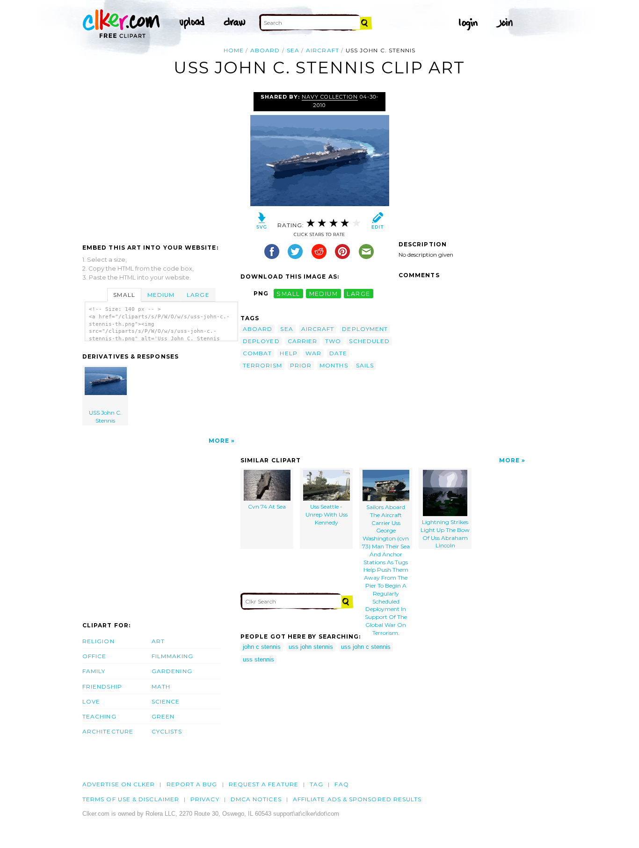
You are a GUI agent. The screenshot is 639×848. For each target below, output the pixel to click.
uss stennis (258, 659)
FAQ (341, 784)
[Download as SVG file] (262, 223)
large (358, 293)
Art (158, 641)
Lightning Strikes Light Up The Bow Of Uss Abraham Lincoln (445, 533)
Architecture (107, 731)
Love (91, 701)
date (338, 353)
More (219, 440)
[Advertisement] (161, 162)
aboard (265, 50)
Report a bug (192, 784)
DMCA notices (256, 799)
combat (257, 353)
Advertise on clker (118, 784)
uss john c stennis (366, 646)
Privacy (204, 799)
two (333, 341)
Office (94, 656)
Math (161, 686)
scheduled (369, 341)
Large (198, 294)
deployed (261, 341)
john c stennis (262, 646)
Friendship (102, 686)
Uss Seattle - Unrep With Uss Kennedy (326, 514)
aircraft (322, 50)
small (288, 293)
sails (365, 365)
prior (301, 365)
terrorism (262, 365)
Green (163, 716)
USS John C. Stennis (105, 416)
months (334, 365)
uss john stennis (311, 646)
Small (124, 294)
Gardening (172, 671)
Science (166, 701)
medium (323, 293)
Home (234, 50)
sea (293, 50)
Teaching (99, 716)
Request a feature (263, 784)
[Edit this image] (377, 223)
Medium (160, 294)
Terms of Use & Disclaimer (130, 799)
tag (316, 784)
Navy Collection (330, 96)
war (313, 353)
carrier (303, 341)
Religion (98, 641)
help (288, 353)
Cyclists (167, 731)
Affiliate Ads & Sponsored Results (357, 799)
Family (93, 671)
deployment (365, 328)
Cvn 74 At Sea (267, 506)
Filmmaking (172, 656)
